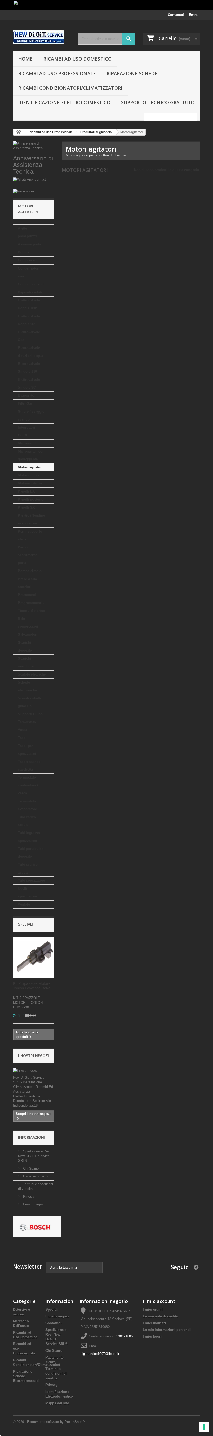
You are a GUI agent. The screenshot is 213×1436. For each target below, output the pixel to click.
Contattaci (176, 15)
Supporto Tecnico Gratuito (158, 102)
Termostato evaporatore (27, 805)
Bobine (23, 252)
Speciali (25, 924)
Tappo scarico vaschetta (29, 765)
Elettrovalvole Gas (29, 336)
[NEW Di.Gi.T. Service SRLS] (41, 37)
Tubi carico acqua (27, 821)
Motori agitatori (30, 467)
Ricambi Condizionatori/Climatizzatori (70, 88)
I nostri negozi (33, 1055)
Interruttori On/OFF (26, 431)
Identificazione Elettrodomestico (64, 102)
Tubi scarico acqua (28, 868)
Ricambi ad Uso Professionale (57, 73)
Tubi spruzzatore (31, 880)
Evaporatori (27, 395)
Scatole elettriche (32, 674)
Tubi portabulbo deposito (31, 852)
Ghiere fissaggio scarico (31, 415)
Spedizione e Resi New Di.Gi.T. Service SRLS (34, 1156)
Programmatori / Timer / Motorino (31, 607)
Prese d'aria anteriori (27, 583)
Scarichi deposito (25, 646)
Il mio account (159, 1301)
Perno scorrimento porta (27, 555)
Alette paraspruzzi (27, 232)
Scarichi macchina (26, 662)
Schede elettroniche (27, 686)
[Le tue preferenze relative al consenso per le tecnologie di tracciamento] (204, 1427)
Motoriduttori (28, 475)
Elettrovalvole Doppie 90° (29, 320)
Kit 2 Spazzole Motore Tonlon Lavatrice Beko (31, 985)
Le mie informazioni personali (167, 1330)
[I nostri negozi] (33, 1070)
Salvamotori (27, 635)
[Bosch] (37, 1226)
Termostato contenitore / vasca (28, 785)
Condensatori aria (28, 272)
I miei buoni (152, 1337)
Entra (193, 15)
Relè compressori (28, 622)
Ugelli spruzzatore (27, 892)
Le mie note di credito (160, 1316)
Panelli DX (26, 491)
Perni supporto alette (30, 535)
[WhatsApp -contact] (33, 183)
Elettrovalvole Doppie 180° (29, 304)
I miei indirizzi (154, 1323)
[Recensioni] (33, 191)
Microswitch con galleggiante (31, 455)
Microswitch (27, 443)
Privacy (28, 1196)
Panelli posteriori (32, 499)
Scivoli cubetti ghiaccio (29, 702)
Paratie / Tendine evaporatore (31, 519)
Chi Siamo (30, 1168)
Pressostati (27, 595)
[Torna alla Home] (18, 132)
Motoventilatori (30, 483)
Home (25, 59)
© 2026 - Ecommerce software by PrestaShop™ (49, 1422)
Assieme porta (29, 244)
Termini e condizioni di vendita (56, 1373)
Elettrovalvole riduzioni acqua (30, 352)
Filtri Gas (25, 403)
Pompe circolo (30, 571)
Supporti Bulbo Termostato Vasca (30, 722)
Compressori (28, 260)
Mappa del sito (57, 1403)
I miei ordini (153, 1310)
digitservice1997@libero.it (100, 1354)
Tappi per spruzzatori (27, 750)
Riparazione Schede (131, 73)
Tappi (22, 738)
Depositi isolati (30, 292)
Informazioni (31, 1137)
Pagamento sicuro (36, 1176)
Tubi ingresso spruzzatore (29, 837)
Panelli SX (26, 507)
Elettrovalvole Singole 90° (29, 383)
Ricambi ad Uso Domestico (77, 59)
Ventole (24, 904)
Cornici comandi (31, 284)
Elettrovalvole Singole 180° (29, 367)
